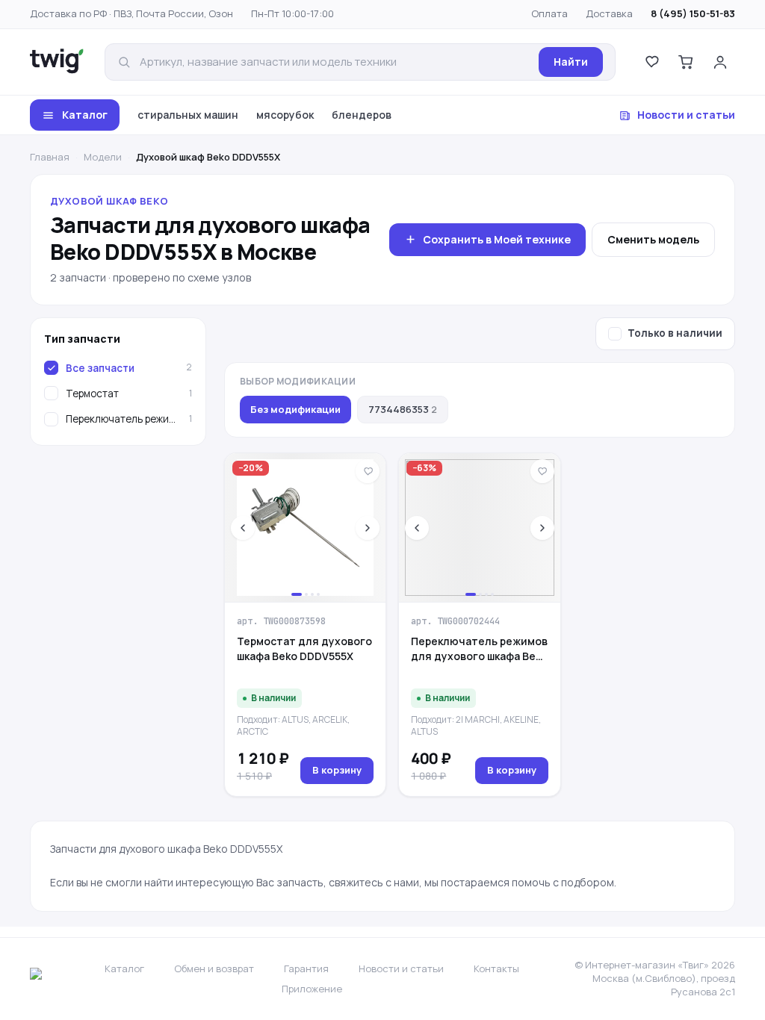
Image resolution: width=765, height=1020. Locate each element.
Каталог (85, 115)
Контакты (496, 968)
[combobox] (335, 62)
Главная (49, 157)
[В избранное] (368, 471)
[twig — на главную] (57, 62)
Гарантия (306, 968)
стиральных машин (187, 115)
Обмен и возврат (214, 968)
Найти (571, 62)
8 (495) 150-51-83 (693, 13)
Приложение (312, 988)
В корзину (337, 770)
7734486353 (402, 409)
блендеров (361, 115)
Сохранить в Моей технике (497, 239)
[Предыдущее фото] (243, 528)
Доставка (609, 13)
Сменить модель (653, 239)
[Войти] (720, 62)
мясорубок (285, 115)
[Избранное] (651, 62)
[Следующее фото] (368, 528)
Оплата (549, 13)
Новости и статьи (686, 115)
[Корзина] (686, 62)
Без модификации (295, 409)
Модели (103, 157)
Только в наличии (675, 333)
